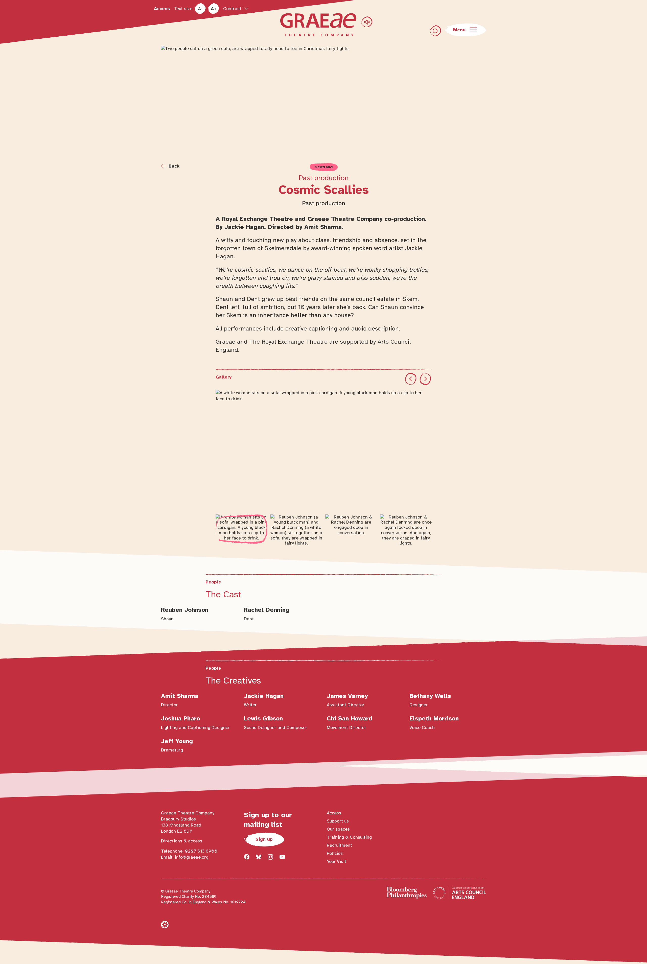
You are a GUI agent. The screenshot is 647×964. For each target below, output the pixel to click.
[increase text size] (213, 8)
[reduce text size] (200, 8)
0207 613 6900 (201, 851)
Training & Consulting (349, 837)
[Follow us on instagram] (270, 857)
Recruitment (339, 845)
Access (162, 8)
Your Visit (336, 861)
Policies (335, 853)
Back (174, 166)
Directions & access (181, 841)
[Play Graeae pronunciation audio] (367, 22)
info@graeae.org (192, 857)
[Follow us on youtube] (282, 857)
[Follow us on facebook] (246, 857)
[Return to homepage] (318, 24)
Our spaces (338, 829)
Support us (338, 821)
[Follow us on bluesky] (258, 857)
